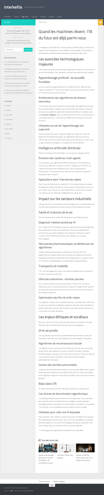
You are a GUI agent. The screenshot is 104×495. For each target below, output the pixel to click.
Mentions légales (59, 481)
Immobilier (7, 17)
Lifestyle (43, 17)
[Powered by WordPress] (11, 490)
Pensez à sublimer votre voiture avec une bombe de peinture (84, 457)
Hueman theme (28, 491)
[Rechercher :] (13, 50)
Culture (16, 17)
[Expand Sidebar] (100, 22)
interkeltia (13, 7)
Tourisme (34, 17)
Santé (59, 17)
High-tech (25, 17)
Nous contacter (44, 481)
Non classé (9, 129)
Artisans (51, 17)
